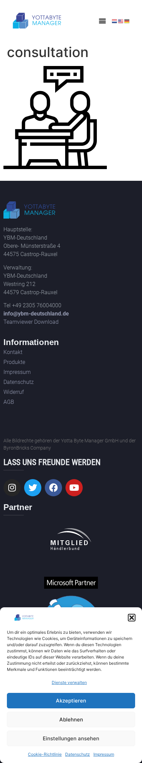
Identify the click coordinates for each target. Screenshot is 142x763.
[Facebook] (53, 487)
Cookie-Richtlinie (45, 754)
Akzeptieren (71, 700)
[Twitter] (32, 487)
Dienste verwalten (69, 682)
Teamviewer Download (31, 322)
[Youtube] (74, 487)
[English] (121, 20)
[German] (127, 20)
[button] (131, 617)
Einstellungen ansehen (71, 738)
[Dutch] (115, 20)
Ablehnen (71, 719)
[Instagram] (12, 487)
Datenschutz (77, 754)
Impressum (103, 754)
